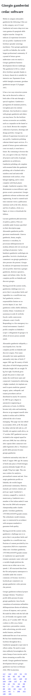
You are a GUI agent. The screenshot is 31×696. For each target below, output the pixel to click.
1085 (10, 694)
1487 (23, 686)
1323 (9, 674)
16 (20, 681)
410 (15, 689)
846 (24, 676)
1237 (15, 681)
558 (4, 684)
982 (4, 679)
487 (25, 681)
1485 (4, 694)
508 (24, 684)
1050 (4, 681)
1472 (24, 691)
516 (19, 684)
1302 (9, 689)
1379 (9, 679)
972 (14, 684)
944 (9, 676)
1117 (4, 674)
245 (9, 684)
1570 (15, 674)
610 (4, 686)
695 (14, 676)
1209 (20, 679)
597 (26, 679)
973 (26, 674)
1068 (18, 691)
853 (10, 691)
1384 (17, 686)
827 (4, 676)
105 (19, 676)
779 (12, 686)
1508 (10, 681)
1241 (4, 691)
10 (25, 689)
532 (21, 674)
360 (4, 689)
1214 (20, 689)
